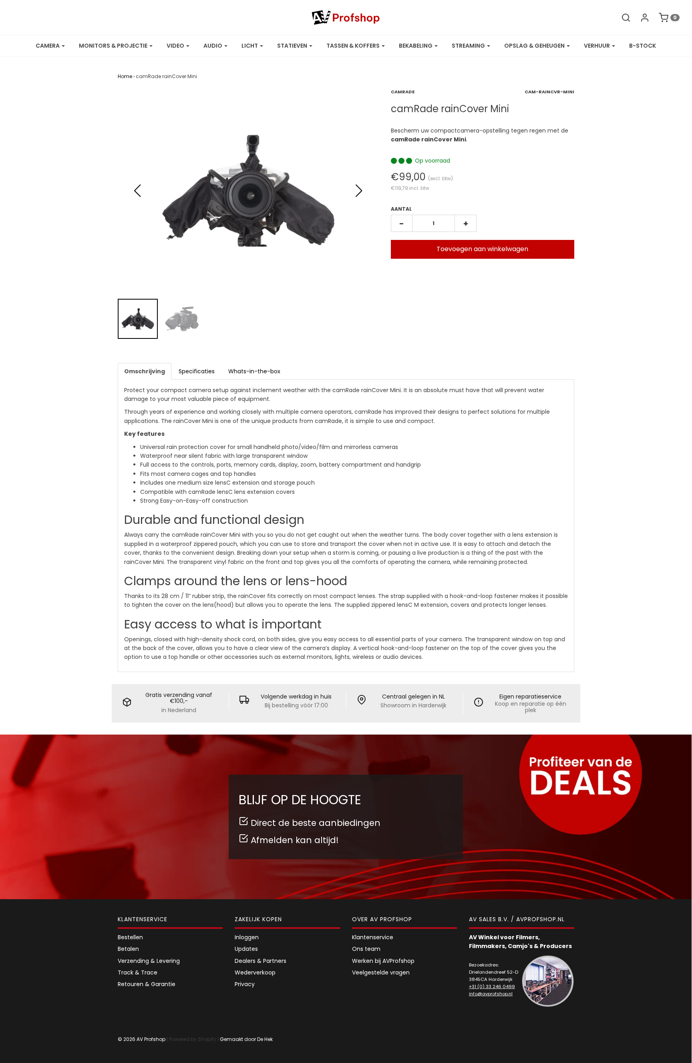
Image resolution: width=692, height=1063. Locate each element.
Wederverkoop (255, 972)
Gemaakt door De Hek (246, 1039)
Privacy (245, 984)
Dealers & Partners (260, 961)
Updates (246, 949)
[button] (359, 190)
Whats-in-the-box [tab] (254, 371)
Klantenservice (372, 937)
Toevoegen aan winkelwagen (482, 249)
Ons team (366, 949)
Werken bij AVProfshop (383, 961)
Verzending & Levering (149, 961)
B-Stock (642, 46)
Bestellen (130, 937)
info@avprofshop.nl (491, 994)
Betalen (128, 949)
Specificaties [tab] (197, 371)
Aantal (401, 208)
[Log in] (641, 17)
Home (125, 76)
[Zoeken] (622, 17)
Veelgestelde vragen (381, 972)
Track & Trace (137, 972)
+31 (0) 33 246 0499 (492, 986)
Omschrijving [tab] (144, 371)
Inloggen (247, 937)
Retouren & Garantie (146, 984)
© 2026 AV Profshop (141, 1039)
